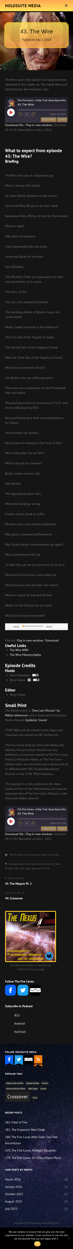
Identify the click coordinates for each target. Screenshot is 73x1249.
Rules (35, 1097)
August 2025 (13, 1201)
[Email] (35, 990)
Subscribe (49, 119)
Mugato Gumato (32, 1083)
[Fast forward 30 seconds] (35, 114)
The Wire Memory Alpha (25, 655)
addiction (13, 864)
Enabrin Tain (48, 864)
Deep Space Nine (33, 864)
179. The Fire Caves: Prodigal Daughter (30, 1150)
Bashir (21, 864)
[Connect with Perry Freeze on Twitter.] (29, 680)
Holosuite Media (23, 5)
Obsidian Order (12, 868)
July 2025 (11, 1209)
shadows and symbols (14, 1083)
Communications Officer (15, 1088)
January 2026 (13, 1187)
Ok (37, 1244)
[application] (36, 626)
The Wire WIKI (19, 650)
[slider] (64, 626)
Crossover (17, 1096)
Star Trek (46, 868)
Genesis (45, 1083)
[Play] (8, 626)
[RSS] (38, 1059)
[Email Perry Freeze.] (36, 680)
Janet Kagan (33, 1088)
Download (52, 640)
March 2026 (13, 1179)
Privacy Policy (53, 1223)
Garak (57, 864)
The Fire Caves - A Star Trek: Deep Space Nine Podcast (34, 854)
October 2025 (14, 1194)
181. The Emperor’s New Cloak (25, 1130)
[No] (68, 1238)
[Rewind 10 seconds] (20, 114)
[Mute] (56, 626)
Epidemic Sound (36, 720)
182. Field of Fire (16, 1122)
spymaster (36, 868)
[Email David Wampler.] (35, 675)
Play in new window (39, 125)
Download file (14, 125)
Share (62, 119)
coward (43, 1088)
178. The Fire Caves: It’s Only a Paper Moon (33, 1158)
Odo (22, 868)
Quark (27, 868)
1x (26, 114)
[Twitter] (22, 990)
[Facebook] (10, 990)
